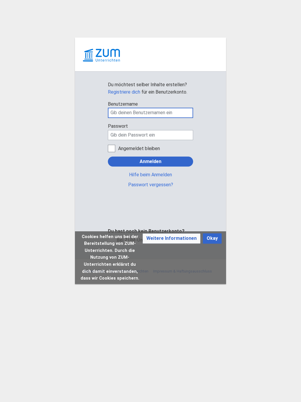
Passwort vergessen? (150, 184)
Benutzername (123, 104)
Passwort (118, 126)
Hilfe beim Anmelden (150, 174)
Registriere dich (124, 92)
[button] (171, 238)
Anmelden (150, 161)
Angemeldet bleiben (139, 148)
